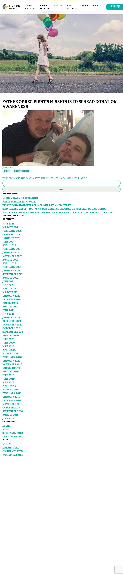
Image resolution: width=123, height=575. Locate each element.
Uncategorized (22, 171)
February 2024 (12, 248)
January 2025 (11, 238)
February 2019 (12, 393)
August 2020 (10, 335)
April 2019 (9, 386)
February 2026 (12, 230)
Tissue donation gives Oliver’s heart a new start (36, 205)
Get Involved (72, 7)
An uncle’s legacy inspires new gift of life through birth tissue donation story (58, 212)
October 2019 (11, 367)
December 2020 (12, 321)
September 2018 (12, 411)
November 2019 (12, 364)
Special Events (12, 433)
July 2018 (8, 418)
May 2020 (8, 346)
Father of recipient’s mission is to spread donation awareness (59, 104)
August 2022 (10, 277)
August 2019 (10, 371)
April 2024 (9, 245)
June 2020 (8, 342)
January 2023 (11, 270)
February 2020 (12, 357)
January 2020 (11, 360)
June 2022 (8, 281)
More (95, 6)
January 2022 (11, 295)
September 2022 (12, 274)
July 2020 (8, 339)
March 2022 (10, 292)
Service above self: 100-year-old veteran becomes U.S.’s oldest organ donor (54, 208)
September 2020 (12, 331)
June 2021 (8, 310)
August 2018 (10, 414)
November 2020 (12, 324)
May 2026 (8, 223)
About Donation (30, 7)
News (7, 171)
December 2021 (11, 299)
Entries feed (10, 447)
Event (6, 425)
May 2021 (8, 313)
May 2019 (8, 382)
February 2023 (12, 266)
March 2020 (10, 353)
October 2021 (11, 303)
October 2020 (11, 328)
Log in (6, 444)
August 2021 (10, 306)
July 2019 (8, 375)
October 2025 (11, 234)
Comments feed (12, 451)
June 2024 (8, 241)
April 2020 (9, 349)
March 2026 (10, 227)
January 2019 (11, 396)
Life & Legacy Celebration (20, 198)
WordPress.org (12, 454)
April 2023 (9, 263)
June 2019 (8, 378)
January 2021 (11, 317)
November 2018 (12, 404)
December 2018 (12, 400)
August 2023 (10, 259)
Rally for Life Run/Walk (19, 201)
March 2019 (10, 389)
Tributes (58, 6)
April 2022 (9, 288)
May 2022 (8, 285)
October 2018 (11, 407)
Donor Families (44, 7)
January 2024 (11, 252)
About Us (85, 7)
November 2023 (12, 256)
